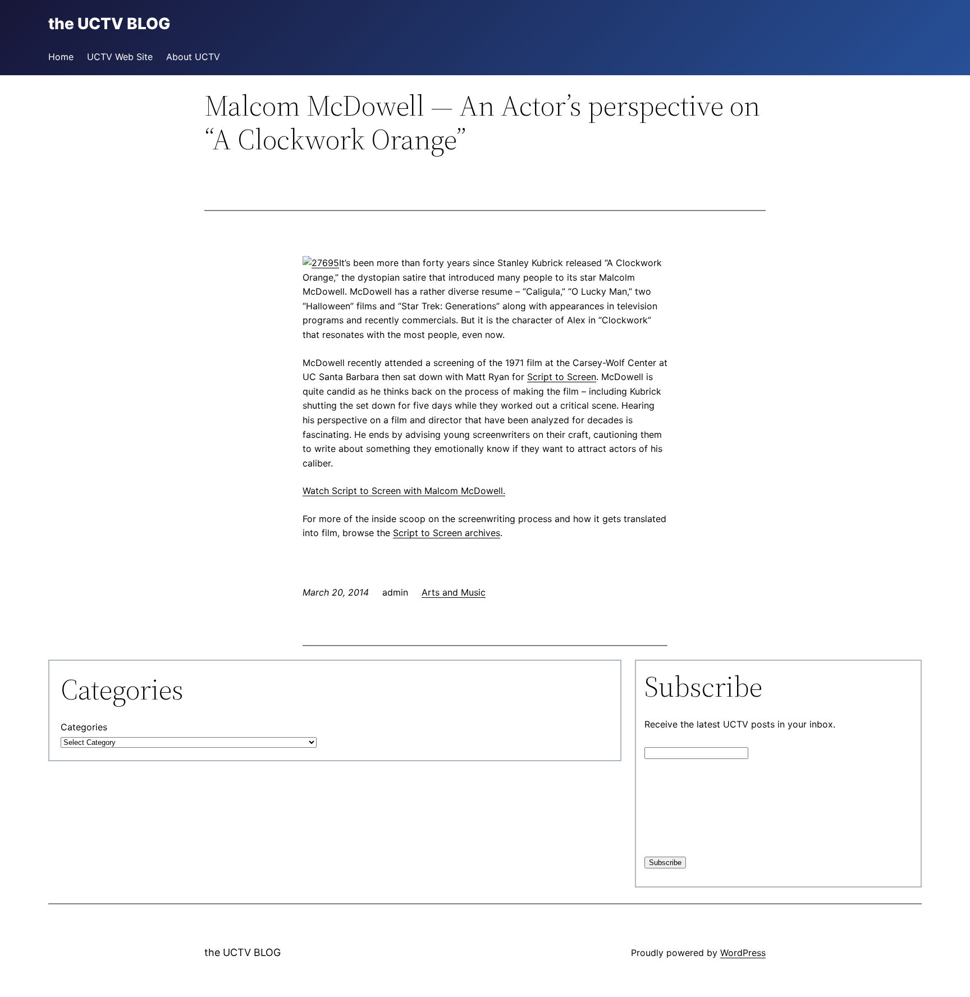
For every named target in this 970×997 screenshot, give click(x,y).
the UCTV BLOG (242, 952)
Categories (84, 727)
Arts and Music (454, 592)
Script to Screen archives (446, 532)
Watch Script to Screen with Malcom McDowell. (404, 490)
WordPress (743, 952)
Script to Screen (561, 376)
